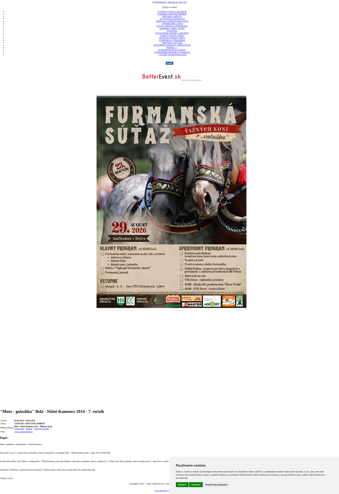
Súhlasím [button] (182, 485)
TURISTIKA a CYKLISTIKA (172, 40)
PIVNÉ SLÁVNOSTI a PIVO (172, 38)
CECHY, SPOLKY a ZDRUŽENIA (172, 26)
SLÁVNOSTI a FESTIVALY (172, 19)
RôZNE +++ (172, 47)
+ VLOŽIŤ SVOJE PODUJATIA (172, 55)
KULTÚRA (172, 31)
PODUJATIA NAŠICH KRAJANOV (172, 21)
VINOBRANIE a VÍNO (172, 24)
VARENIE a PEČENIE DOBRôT (172, 14)
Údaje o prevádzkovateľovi (142, 486)
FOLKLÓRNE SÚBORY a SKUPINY (172, 33)
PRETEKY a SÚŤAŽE (172, 43)
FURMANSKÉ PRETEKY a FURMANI (172, 52)
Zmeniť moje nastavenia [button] (216, 485)
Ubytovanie (19, 429)
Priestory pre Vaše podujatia (192, 80)
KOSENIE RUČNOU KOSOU (172, 50)
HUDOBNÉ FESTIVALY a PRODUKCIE (172, 45)
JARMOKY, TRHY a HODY (172, 28)
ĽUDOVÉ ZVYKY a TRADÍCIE (172, 12)
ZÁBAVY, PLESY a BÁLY (172, 35)
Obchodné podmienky (164, 486)
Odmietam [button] (196, 485)
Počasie (29, 429)
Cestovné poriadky (42, 429)
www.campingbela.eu (23, 432)
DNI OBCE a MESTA (172, 16)
